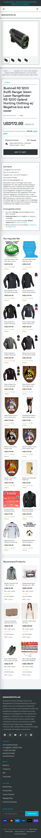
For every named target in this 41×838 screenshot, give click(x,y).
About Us (6, 765)
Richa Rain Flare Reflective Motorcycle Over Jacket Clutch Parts (10, 541)
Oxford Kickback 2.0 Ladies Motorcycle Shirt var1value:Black (29, 291)
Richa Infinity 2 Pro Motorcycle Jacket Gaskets (10, 385)
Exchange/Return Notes (12, 209)
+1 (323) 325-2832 (9, 750)
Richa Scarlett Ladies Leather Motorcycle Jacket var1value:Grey (28, 323)
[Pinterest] (31, 735)
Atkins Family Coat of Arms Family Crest (10, 416)
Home (6, 71)
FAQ (4, 773)
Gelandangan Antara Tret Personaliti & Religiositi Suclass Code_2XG (28, 541)
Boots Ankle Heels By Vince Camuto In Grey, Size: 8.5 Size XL (11, 660)
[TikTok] (20, 735)
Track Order (7, 777)
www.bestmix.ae (8, 15)
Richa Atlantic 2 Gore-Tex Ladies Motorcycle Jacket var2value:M (10, 291)
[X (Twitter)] (26, 735)
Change (33, 140)
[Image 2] (13, 60)
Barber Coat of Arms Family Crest (10, 478)
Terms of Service (8, 794)
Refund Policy (7, 787)
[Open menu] (3, 9)
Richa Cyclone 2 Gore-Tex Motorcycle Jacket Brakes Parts (29, 354)
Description (7, 167)
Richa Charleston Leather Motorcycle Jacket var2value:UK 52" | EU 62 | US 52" (11, 354)
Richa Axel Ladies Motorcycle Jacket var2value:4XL (27, 510)
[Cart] (37, 9)
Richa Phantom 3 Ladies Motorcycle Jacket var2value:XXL (10, 323)
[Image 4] (26, 60)
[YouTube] (15, 735)
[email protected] (20, 222)
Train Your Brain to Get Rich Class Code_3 (11, 260)
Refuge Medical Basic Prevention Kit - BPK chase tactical (28, 584)
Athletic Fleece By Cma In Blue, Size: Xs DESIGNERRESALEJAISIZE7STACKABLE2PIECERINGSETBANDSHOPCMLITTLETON (11, 584)
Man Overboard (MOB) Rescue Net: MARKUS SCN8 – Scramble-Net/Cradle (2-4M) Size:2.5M (29, 660)
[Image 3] (20, 60)
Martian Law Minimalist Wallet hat (29, 478)
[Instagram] (10, 735)
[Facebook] (5, 735)
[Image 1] (6, 60)
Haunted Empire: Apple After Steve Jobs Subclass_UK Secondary (29, 260)
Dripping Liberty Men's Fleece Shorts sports (29, 416)
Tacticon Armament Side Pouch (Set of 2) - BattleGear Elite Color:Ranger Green (11, 622)
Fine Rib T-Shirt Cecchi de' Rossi (29, 622)
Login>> (10, 599)
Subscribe (32, 814)
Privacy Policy (7, 791)
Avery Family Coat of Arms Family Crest (28, 385)
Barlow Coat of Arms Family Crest (10, 447)
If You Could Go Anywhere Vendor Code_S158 (9, 510)
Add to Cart (20, 152)
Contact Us (6, 769)
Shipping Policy (8, 798)
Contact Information (10, 802)
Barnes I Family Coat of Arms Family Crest (29, 447)
